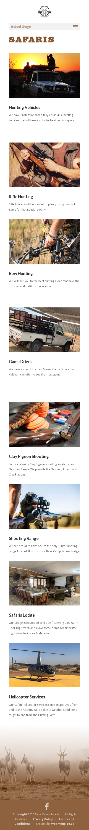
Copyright (20, 814)
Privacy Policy (43, 819)
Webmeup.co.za (62, 824)
